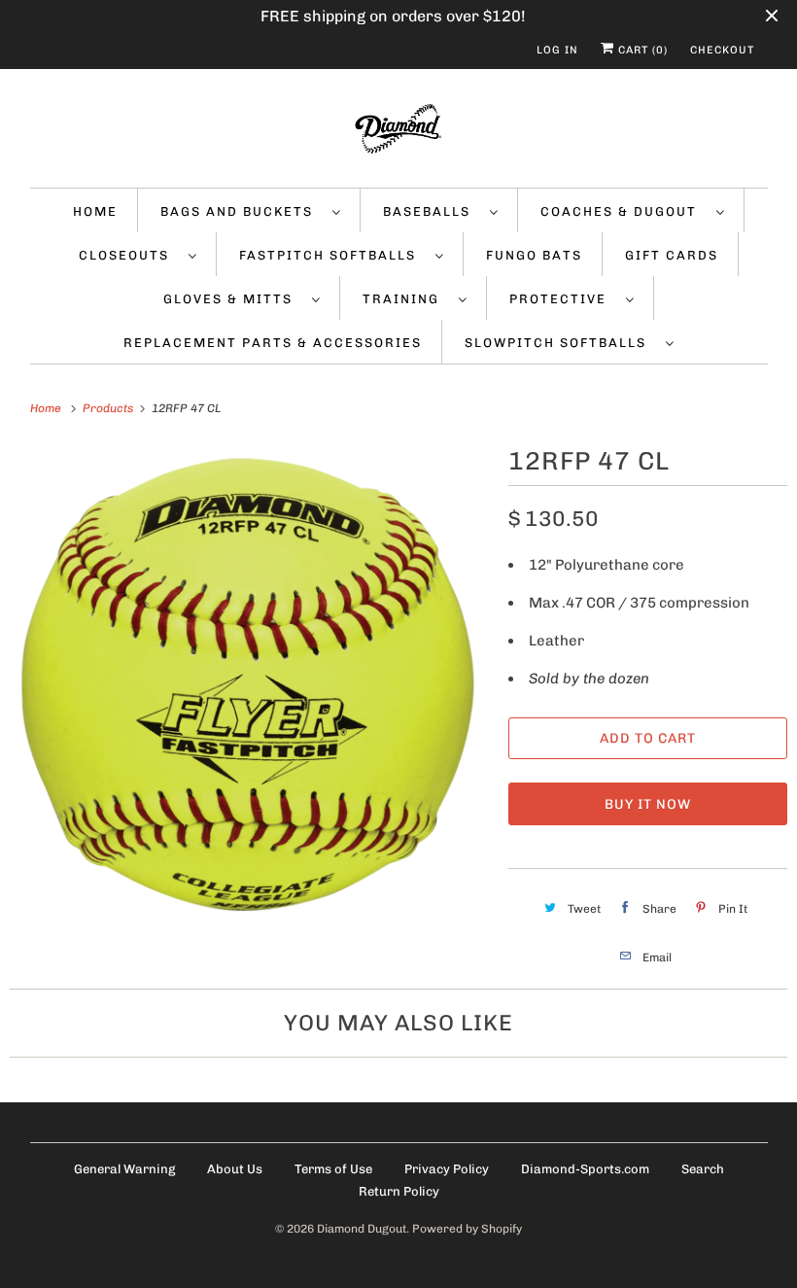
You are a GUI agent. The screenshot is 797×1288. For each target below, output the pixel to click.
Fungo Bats (534, 255)
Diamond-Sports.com (585, 1169)
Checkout (722, 50)
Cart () (641, 50)
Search (702, 1169)
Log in (557, 50)
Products (109, 408)
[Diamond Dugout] (399, 133)
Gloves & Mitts (232, 299)
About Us (234, 1169)
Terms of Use (333, 1169)
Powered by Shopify (467, 1229)
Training (406, 299)
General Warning (124, 1169)
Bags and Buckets (241, 211)
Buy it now (648, 804)
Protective (562, 299)
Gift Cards (671, 255)
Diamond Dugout (361, 1229)
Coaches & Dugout (623, 211)
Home (95, 211)
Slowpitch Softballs (560, 342)
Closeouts (129, 255)
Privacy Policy (446, 1169)
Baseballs (431, 211)
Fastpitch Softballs (332, 255)
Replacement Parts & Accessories (272, 342)
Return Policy (399, 1191)
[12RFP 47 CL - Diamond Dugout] (249, 680)
